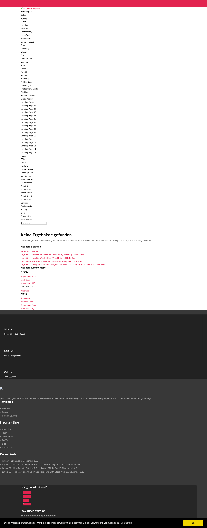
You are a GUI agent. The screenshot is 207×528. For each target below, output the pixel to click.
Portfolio (24, 166)
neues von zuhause (29, 251)
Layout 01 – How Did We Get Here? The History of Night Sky (48, 258)
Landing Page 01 (28, 105)
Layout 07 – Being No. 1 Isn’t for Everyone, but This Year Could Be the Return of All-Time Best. (63, 265)
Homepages (26, 11)
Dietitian (24, 92)
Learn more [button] (126, 523)
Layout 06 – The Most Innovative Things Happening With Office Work (51, 261)
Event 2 (24, 72)
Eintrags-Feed (27, 302)
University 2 (26, 85)
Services (24, 203)
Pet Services (26, 82)
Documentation (27, 5)
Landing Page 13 (28, 146)
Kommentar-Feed (28, 305)
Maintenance (26, 183)
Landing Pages (27, 102)
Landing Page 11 (28, 139)
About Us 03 (26, 196)
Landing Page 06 (28, 122)
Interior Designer (28, 95)
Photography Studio (29, 89)
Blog (23, 213)
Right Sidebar (27, 179)
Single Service (27, 169)
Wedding (25, 79)
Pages (23, 156)
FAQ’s (23, 159)
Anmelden (25, 298)
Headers (6, 408)
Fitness (24, 75)
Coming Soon (27, 173)
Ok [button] (193, 523)
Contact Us (26, 216)
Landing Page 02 (28, 109)
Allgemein (25, 291)
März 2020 (25, 280)
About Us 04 (26, 199)
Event (23, 22)
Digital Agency (27, 99)
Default (24, 15)
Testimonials (26, 206)
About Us (25, 186)
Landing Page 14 (28, 149)
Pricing (24, 209)
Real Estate (26, 38)
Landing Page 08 (28, 129)
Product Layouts (9, 416)
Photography (26, 32)
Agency (24, 18)
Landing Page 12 (28, 142)
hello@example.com (12, 355)
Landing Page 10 (28, 136)
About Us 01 (26, 189)
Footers (5, 412)
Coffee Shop (26, 59)
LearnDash (26, 35)
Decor (23, 69)
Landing (24, 25)
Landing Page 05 (28, 119)
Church (24, 52)
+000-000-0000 (27, 1)
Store (23, 45)
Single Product (27, 42)
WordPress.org (27, 308)
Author (24, 65)
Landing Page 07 (28, 125)
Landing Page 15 (28, 152)
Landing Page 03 (28, 112)
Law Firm (25, 62)
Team (23, 162)
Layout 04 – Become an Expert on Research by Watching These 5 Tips (52, 255)
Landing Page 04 (28, 115)
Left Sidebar (26, 176)
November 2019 (28, 283)
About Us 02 (26, 193)
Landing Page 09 (28, 132)
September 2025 (28, 276)
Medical (24, 28)
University (25, 48)
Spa (22, 55)
